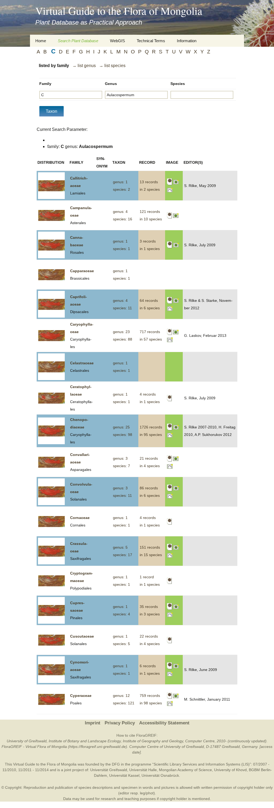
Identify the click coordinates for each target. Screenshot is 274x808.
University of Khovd (230, 770)
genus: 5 (120, 547)
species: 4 (121, 614)
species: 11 (122, 308)
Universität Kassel (124, 775)
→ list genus (84, 65)
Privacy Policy (120, 722)
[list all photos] (176, 181)
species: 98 (122, 434)
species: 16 (122, 219)
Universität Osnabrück (160, 775)
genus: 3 (120, 458)
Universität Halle (143, 770)
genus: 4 (120, 211)
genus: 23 (121, 332)
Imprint (92, 722)
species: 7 (121, 466)
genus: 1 (120, 182)
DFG (116, 764)
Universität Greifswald (108, 770)
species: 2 (121, 189)
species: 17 (122, 555)
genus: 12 (121, 695)
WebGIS (117, 40)
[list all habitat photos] (170, 189)
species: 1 (121, 249)
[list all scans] (169, 181)
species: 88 (122, 339)
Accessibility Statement (164, 722)
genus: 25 (121, 427)
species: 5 (121, 644)
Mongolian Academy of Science (185, 770)
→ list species (112, 65)
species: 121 (123, 703)
